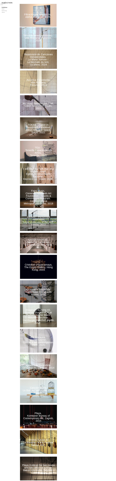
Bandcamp (4, 10)
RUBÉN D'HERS (7, 3)
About (3, 12)
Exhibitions (4, 7)
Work (3, 9)
